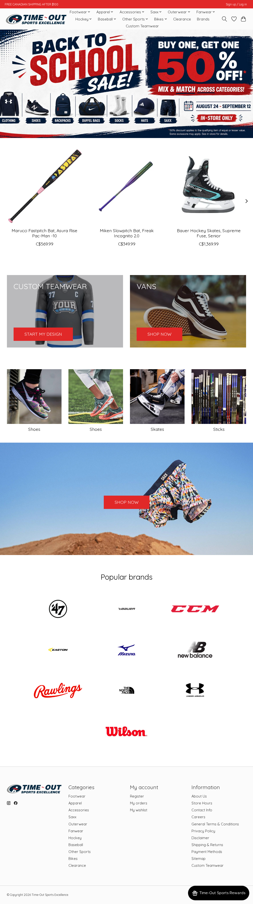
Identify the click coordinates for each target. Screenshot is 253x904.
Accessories (78, 810)
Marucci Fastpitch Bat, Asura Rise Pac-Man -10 (44, 233)
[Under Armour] (195, 691)
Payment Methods (206, 851)
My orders (138, 803)
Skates (157, 429)
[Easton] (58, 650)
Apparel (75, 803)
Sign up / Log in (236, 4)
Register (137, 796)
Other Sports (79, 851)
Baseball (75, 844)
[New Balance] (195, 650)
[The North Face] (126, 691)
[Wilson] (126, 732)
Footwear (76, 796)
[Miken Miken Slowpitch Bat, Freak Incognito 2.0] (126, 186)
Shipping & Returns (207, 844)
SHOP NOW (127, 502)
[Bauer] (126, 609)
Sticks (219, 429)
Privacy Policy (203, 831)
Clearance (182, 19)
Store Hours (201, 803)
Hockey (75, 837)
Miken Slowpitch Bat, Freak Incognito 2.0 (126, 233)
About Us (199, 796)
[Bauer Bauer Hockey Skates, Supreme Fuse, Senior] (208, 186)
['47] (58, 609)
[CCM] (195, 609)
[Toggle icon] (224, 19)
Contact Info (201, 810)
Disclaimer (200, 837)
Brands (203, 19)
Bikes (73, 858)
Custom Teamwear (142, 26)
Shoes (34, 429)
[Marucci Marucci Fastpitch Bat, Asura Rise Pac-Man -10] (44, 186)
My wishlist (138, 810)
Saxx (72, 817)
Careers (198, 817)
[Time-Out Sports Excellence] (36, 19)
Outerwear (77, 824)
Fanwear (75, 831)
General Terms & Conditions (215, 824)
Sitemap (198, 858)
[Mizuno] (126, 650)
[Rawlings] (58, 691)
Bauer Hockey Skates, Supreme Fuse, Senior (208, 233)
